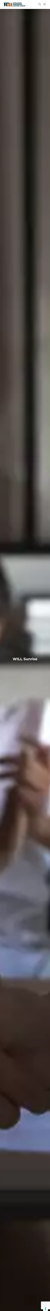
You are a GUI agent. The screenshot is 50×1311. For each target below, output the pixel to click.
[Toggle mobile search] (39, 4)
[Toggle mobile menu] (44, 4)
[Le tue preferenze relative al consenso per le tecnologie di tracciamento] (45, 1308)
